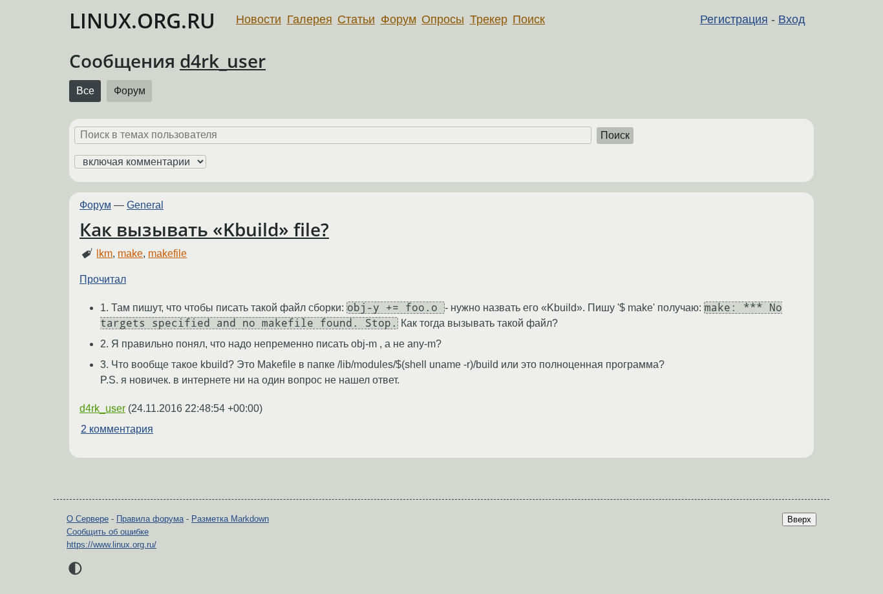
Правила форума (150, 519)
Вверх (799, 519)
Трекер (488, 19)
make (130, 253)
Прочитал (103, 279)
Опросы (442, 19)
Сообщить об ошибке (108, 532)
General (145, 205)
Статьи (356, 19)
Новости (258, 19)
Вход (791, 19)
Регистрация (734, 19)
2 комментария (117, 429)
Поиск (529, 19)
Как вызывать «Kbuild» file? (204, 229)
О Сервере (88, 519)
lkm (104, 253)
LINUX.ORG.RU (142, 20)
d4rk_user (223, 60)
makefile (167, 253)
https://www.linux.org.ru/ (111, 544)
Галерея (309, 19)
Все (85, 90)
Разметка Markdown (230, 519)
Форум (398, 19)
